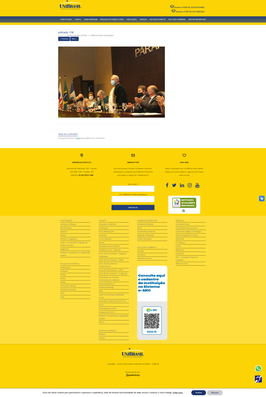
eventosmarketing (106, 287)
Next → (74, 39)
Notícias (102, 334)
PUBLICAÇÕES (132, 19)
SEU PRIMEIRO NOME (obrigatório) (133, 194)
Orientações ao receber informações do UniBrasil (109, 278)
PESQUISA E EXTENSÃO (70, 263)
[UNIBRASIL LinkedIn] (184, 185)
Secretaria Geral (182, 224)
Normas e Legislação (68, 239)
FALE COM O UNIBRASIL (177, 19)
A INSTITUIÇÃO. (66, 19)
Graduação (103, 228)
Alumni (101, 322)
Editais (63, 282)
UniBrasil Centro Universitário (102, 35)
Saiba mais (178, 392)
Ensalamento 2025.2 (107, 312)
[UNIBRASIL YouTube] (199, 185)
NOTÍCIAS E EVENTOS (158, 19)
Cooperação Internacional (186, 228)
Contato (140, 251)
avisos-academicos (106, 283)
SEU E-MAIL (133, 184)
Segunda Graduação (145, 235)
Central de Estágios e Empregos (188, 231)
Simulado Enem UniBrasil (109, 246)
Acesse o (189, 7)
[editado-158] (111, 117)
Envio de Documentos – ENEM (111, 260)
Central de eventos (68, 289)
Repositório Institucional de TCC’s (112, 301)
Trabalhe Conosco (144, 258)
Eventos (102, 338)
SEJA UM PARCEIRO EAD (197, 19)
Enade (178, 246)
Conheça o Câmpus (68, 224)
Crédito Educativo (144, 239)
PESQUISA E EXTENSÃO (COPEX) (112, 19)
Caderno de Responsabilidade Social (111, 296)
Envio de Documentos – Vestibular (113, 273)
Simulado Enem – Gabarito (110, 250)
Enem (101, 304)
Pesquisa (64, 271)
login (78, 138)
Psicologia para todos (107, 308)
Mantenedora (66, 228)
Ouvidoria (141, 254)
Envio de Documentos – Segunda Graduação (112, 255)
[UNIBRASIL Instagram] (191, 185)
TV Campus (180, 242)
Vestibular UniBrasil (145, 224)
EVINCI (63, 278)
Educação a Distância (107, 224)
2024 (62, 293)
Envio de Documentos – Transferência (108, 265)
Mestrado (103, 235)
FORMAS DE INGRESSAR (147, 220)
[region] (184, 205)
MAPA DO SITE (182, 263)
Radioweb (180, 239)
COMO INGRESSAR (90, 19)
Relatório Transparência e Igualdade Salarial (75, 254)
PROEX (63, 275)
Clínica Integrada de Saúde (187, 235)
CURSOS (78, 19)
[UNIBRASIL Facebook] (169, 185)
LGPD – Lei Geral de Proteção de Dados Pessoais (73, 244)
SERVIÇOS (143, 19)
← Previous (64, 39)
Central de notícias (68, 286)
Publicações (65, 267)
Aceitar (198, 392)
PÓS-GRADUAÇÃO (106, 231)
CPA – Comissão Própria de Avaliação (187, 258)
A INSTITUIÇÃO (66, 220)
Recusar (214, 392)
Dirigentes (64, 249)
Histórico (64, 231)
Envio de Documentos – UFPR (111, 270)
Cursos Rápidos (105, 239)
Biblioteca (180, 250)
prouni (101, 242)
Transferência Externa (146, 231)
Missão (63, 235)
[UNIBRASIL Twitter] (176, 185)
